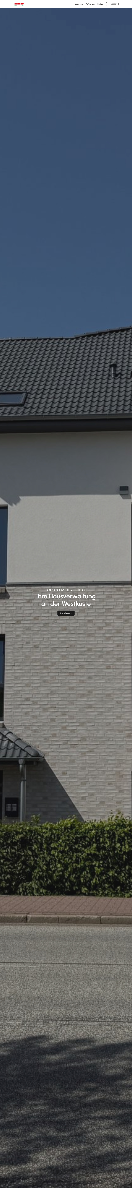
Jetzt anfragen (65, 613)
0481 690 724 (112, 4)
